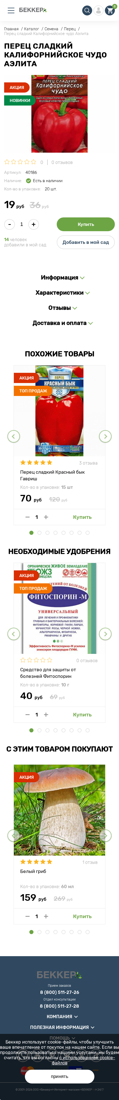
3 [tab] (47, 533)
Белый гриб (33, 871)
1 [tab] (31, 533)
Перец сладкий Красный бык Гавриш (52, 475)
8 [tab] (88, 533)
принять (59, 1076)
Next (105, 436)
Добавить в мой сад (86, 242)
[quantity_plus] (46, 517)
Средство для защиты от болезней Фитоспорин (48, 672)
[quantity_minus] (27, 517)
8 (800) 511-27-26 (59, 992)
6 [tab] (71, 533)
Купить (86, 224)
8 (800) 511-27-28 (59, 1006)
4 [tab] (55, 533)
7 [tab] (79, 533)
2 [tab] (39, 533)
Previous (13, 436)
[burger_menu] (11, 10)
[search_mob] (87, 10)
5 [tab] (63, 533)
